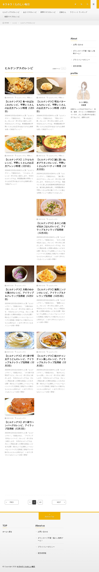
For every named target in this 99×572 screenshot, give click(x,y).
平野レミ (30, 97)
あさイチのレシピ (30, 12)
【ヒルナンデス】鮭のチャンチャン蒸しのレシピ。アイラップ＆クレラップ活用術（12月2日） (51, 360)
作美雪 (83, 105)
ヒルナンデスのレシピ (11, 12)
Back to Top (49, 517)
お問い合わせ (78, 44)
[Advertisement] (35, 42)
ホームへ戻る (7, 532)
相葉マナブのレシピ (12, 17)
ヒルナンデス (21, 97)
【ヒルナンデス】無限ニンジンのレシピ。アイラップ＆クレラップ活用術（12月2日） (51, 292)
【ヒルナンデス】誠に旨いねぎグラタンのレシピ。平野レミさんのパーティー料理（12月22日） (51, 164)
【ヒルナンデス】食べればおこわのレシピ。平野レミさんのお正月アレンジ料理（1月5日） (19, 106)
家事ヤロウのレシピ (48, 12)
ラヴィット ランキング (78, 12)
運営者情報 (77, 66)
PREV (12, 502)
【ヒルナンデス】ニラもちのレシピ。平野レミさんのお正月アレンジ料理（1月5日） (19, 162)
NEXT (59, 502)
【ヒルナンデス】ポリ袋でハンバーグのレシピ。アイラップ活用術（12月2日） (19, 425)
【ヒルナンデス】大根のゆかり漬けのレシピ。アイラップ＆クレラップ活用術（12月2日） (19, 294)
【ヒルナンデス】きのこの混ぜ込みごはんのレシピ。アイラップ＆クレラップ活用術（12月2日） (51, 228)
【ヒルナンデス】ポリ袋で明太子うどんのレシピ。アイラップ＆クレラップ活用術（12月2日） (19, 360)
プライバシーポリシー (81, 60)
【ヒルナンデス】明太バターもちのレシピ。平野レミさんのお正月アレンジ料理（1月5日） (51, 106)
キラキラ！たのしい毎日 (26, 567)
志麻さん (62, 12)
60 (40, 502)
